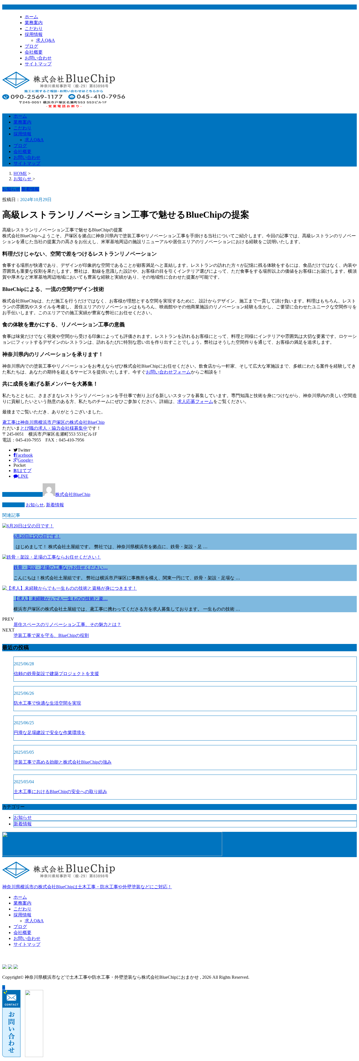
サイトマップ (38, 64)
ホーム (31, 16)
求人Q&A (45, 40)
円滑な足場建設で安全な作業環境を (50, 732)
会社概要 (34, 52)
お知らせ (35, 504)
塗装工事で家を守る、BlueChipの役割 (51, 635)
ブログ (31, 46)
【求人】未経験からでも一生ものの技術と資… (60, 598)
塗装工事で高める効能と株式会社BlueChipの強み (63, 762)
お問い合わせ (38, 58)
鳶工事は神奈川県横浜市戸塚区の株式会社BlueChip (53, 422)
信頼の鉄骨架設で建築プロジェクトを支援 (56, 673)
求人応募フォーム (195, 401)
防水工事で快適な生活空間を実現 (47, 703)
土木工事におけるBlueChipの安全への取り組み (60, 791)
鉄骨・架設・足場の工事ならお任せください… (60, 567)
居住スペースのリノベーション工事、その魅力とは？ (67, 624)
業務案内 (34, 22)
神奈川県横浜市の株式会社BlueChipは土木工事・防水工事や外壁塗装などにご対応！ (87, 886)
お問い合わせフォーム (168, 372)
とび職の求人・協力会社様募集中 (54, 428)
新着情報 (55, 504)
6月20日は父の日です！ (37, 536)
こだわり (34, 28)
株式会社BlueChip (72, 494)
